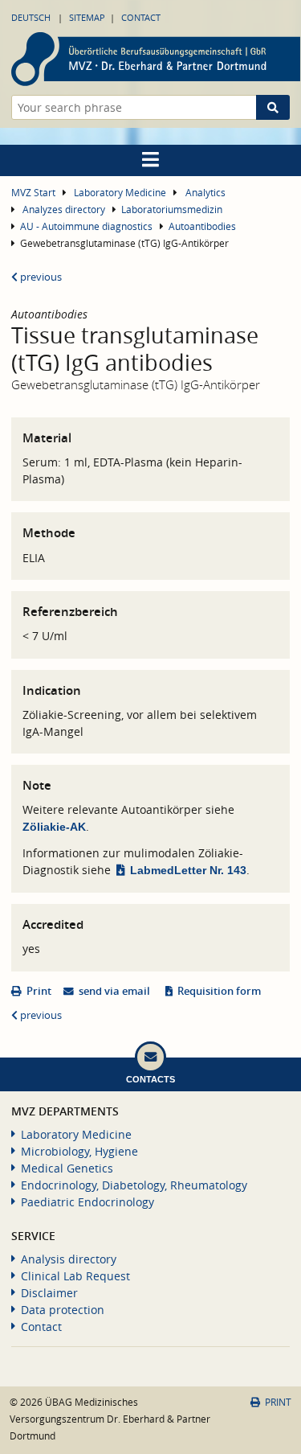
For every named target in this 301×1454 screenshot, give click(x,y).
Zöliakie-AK (54, 826)
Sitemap (87, 17)
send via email (114, 991)
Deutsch (31, 17)
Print (38, 991)
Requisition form (219, 991)
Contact (141, 17)
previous (40, 277)
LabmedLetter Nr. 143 (188, 870)
